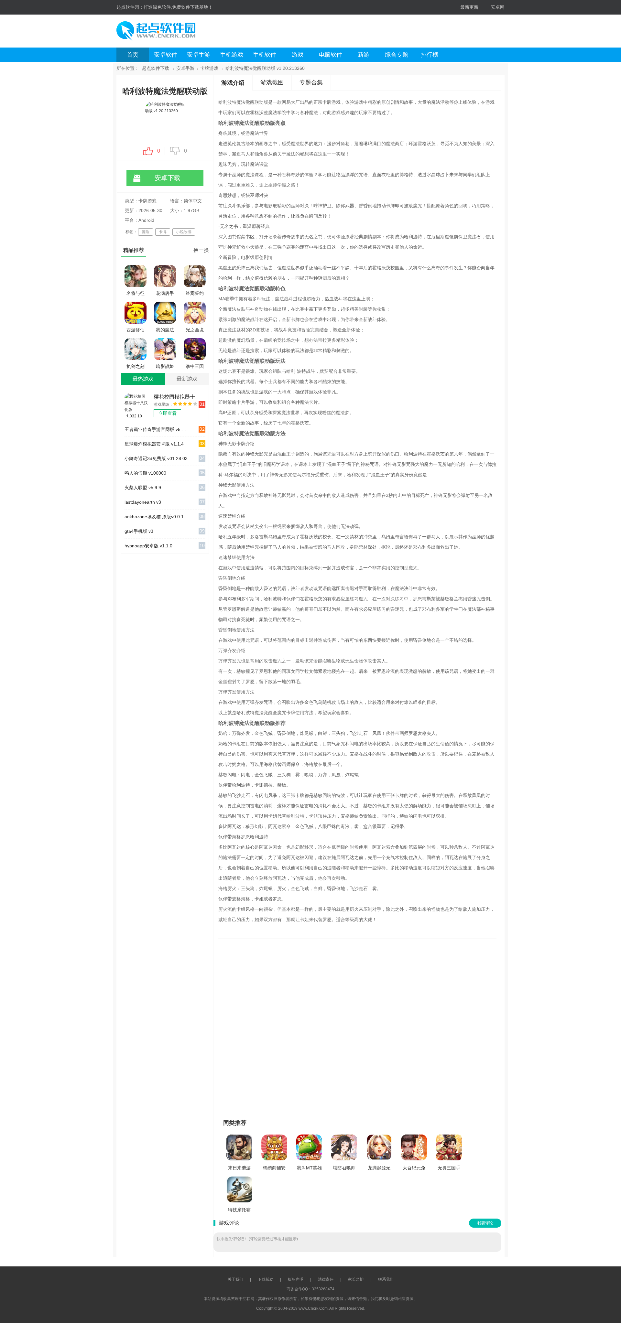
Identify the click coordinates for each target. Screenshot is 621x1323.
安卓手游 (198, 54)
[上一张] (296, 1025)
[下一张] (418, 1025)
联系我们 (386, 1279)
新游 (363, 54)
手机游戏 (231, 54)
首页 (132, 54)
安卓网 (498, 7)
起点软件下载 (155, 68)
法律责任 (325, 1279)
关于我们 (235, 1279)
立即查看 (167, 413)
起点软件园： (130, 7)
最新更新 (469, 7)
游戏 (297, 54)
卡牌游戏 (209, 68)
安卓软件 (165, 54)
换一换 (201, 250)
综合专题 (396, 54)
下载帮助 (265, 1279)
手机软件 (264, 54)
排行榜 (429, 54)
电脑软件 (330, 54)
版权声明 (295, 1279)
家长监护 (356, 1279)
